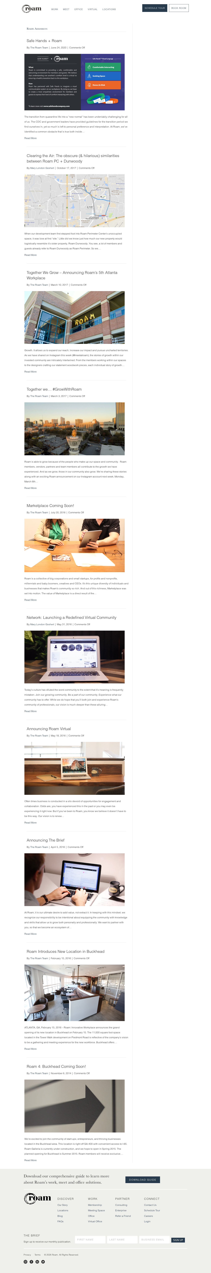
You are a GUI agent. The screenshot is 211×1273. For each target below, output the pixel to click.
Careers (148, 1215)
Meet (66, 9)
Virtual (93, 9)
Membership (95, 1204)
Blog (60, 1215)
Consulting (121, 1204)
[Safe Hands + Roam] (74, 81)
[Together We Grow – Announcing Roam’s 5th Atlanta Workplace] (74, 317)
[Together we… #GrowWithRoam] (74, 428)
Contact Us (150, 1204)
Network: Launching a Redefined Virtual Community (71, 617)
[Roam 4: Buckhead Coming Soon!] (74, 1105)
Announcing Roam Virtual (49, 728)
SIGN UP (178, 1240)
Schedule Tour (155, 8)
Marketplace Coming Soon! (50, 505)
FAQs (60, 1221)
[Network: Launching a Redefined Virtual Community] (74, 656)
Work (54, 9)
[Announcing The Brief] (74, 879)
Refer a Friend (123, 1215)
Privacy (27, 1254)
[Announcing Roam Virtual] (74, 768)
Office (78, 9)
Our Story (62, 1204)
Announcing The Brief (45, 840)
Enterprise (121, 1210)
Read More (30, 138)
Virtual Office (95, 1221)
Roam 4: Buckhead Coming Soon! (56, 1066)
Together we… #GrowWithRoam (54, 389)
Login (147, 1221)
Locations (109, 9)
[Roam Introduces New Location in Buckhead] (74, 992)
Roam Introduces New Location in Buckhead (65, 951)
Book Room (178, 8)
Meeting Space (96, 1210)
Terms (37, 1254)
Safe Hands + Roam (44, 40)
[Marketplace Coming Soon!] (74, 545)
